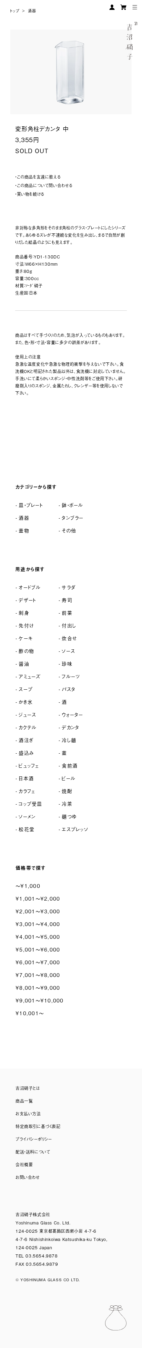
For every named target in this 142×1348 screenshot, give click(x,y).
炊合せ (69, 637)
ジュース (27, 714)
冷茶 (67, 803)
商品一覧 (24, 1101)
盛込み (26, 752)
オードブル (30, 587)
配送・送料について (33, 1152)
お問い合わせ (28, 1177)
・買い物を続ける (29, 194)
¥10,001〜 (30, 1013)
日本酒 (26, 778)
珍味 (67, 663)
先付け (26, 625)
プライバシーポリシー (34, 1139)
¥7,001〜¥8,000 (38, 974)
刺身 (24, 612)
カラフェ (27, 790)
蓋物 (24, 530)
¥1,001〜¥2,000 (38, 898)
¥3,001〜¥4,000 (38, 923)
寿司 (67, 599)
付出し (69, 625)
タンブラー (72, 517)
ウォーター (72, 714)
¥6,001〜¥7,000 (38, 962)
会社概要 (24, 1164)
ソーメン (27, 816)
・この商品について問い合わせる (44, 185)
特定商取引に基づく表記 (38, 1126)
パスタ (68, 688)
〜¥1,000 (28, 885)
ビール (68, 778)
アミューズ (30, 676)
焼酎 (67, 790)
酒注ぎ (26, 739)
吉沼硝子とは (28, 1088)
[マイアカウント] (112, 7)
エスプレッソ (75, 828)
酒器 (32, 10)
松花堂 (26, 828)
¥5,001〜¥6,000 (38, 949)
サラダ (68, 587)
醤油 (24, 663)
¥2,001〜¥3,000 (38, 911)
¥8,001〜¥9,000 (38, 987)
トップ (15, 10)
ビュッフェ (29, 765)
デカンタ (70, 727)
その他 (69, 530)
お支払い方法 (28, 1114)
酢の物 (26, 650)
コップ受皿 (30, 803)
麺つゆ (69, 816)
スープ (26, 688)
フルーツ (71, 676)
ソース (68, 650)
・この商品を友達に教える (38, 177)
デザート (27, 599)
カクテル (28, 727)
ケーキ (26, 637)
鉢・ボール (72, 504)
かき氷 (26, 701)
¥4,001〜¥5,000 (38, 936)
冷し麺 (69, 739)
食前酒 (70, 765)
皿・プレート (31, 504)
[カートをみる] (123, 7)
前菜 (67, 612)
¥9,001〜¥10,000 (40, 1000)
